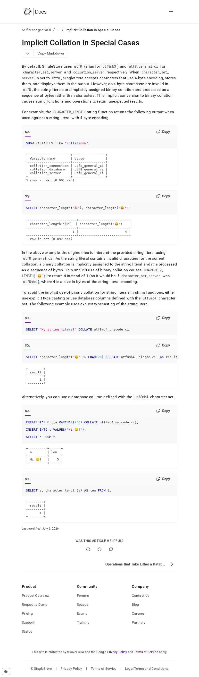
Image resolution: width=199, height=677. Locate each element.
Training (83, 622)
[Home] (35, 12)
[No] (99, 549)
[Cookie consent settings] (6, 671)
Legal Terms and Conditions (146, 668)
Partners (138, 622)
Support (28, 622)
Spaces (82, 604)
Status (27, 631)
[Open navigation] (171, 12)
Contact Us (140, 595)
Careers (138, 613)
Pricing (27, 613)
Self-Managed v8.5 (36, 30)
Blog (135, 604)
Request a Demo (34, 604)
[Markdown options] (28, 53)
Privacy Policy (117, 652)
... (58, 30)
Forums (83, 595)
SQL (28, 132)
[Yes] (88, 549)
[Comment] (111, 549)
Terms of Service (146, 652)
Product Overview (36, 595)
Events (82, 613)
